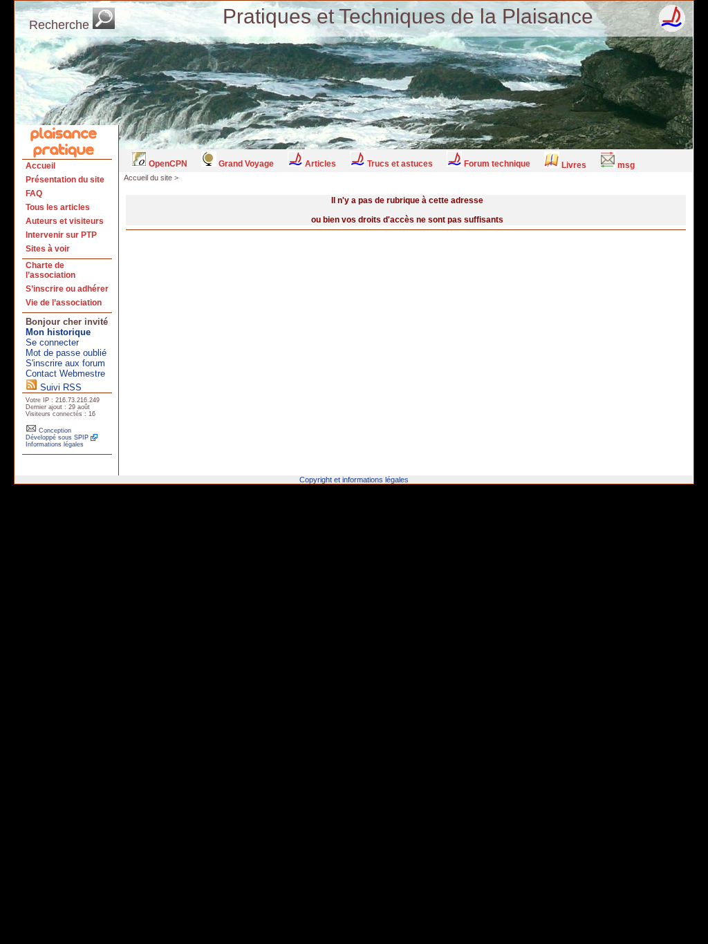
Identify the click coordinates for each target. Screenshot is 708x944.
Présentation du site (65, 180)
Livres (572, 165)
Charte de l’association (50, 270)
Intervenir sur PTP (61, 235)
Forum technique (496, 164)
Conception (54, 430)
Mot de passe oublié (66, 353)
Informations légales (55, 444)
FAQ (34, 193)
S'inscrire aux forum (65, 363)
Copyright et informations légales (354, 479)
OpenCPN (167, 164)
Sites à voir (48, 249)
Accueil (40, 166)
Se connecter (52, 342)
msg (625, 165)
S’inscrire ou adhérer (67, 289)
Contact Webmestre (65, 373)
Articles (319, 164)
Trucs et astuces (399, 164)
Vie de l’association (64, 303)
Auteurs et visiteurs (65, 221)
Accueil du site (148, 177)
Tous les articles (58, 207)
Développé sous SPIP (57, 437)
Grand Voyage (245, 164)
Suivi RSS (59, 387)
